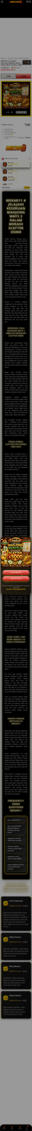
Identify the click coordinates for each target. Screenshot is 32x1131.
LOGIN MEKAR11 (16, 572)
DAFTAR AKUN (16, 578)
